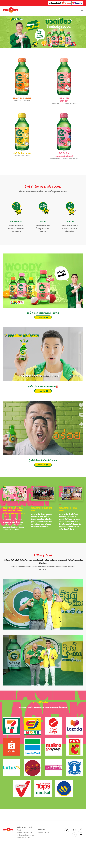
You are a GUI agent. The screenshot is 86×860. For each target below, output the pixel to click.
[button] (43, 43)
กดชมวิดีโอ (41, 317)
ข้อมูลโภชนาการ (22, 105)
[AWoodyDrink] (10, 10)
